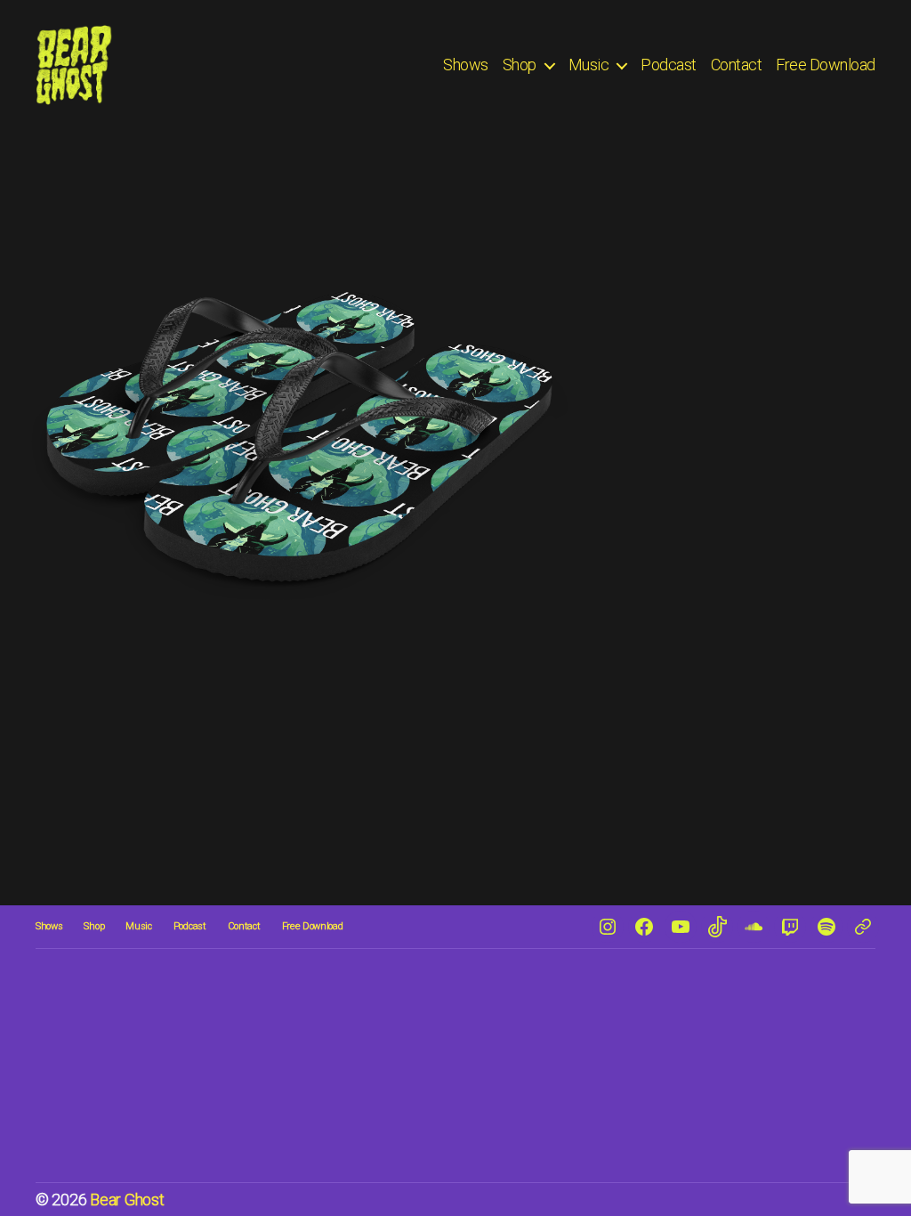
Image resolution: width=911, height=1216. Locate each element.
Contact (736, 64)
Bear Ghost (127, 1199)
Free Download (825, 64)
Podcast (669, 64)
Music (588, 64)
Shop (519, 64)
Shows (465, 64)
